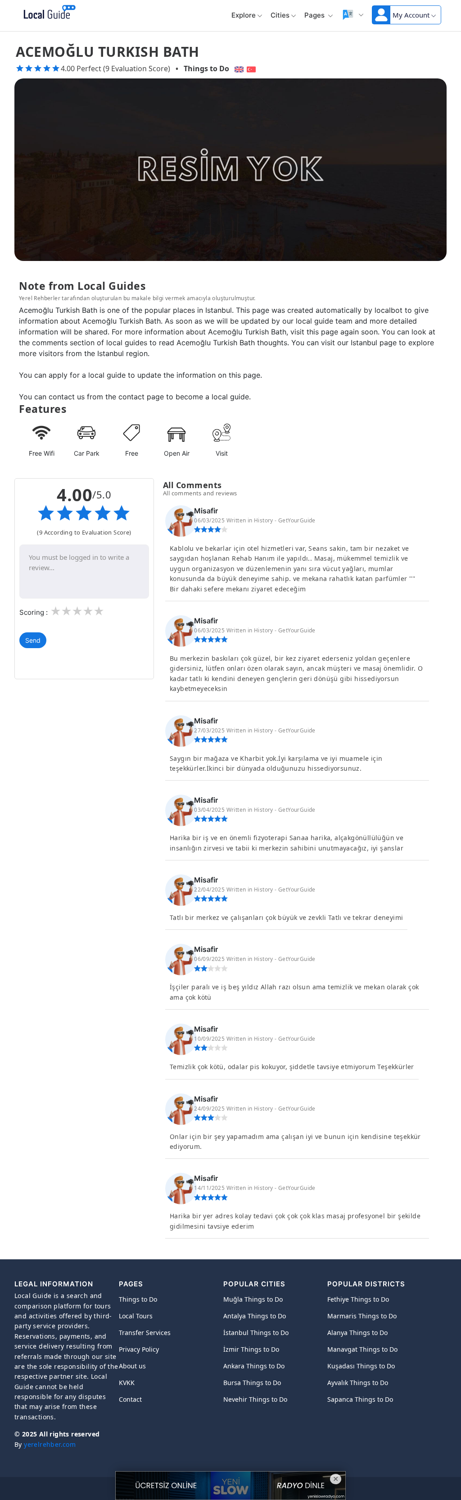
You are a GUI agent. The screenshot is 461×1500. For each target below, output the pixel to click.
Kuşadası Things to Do (361, 1366)
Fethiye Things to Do (358, 1299)
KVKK (127, 1382)
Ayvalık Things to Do (357, 1382)
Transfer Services (145, 1332)
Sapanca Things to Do (360, 1399)
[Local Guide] (48, 12)
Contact (130, 1399)
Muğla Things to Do (253, 1299)
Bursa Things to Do (252, 1382)
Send (33, 640)
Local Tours (136, 1316)
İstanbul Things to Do (256, 1332)
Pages (315, 15)
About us (132, 1366)
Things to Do (206, 68)
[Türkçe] (252, 68)
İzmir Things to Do (251, 1349)
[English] (238, 68)
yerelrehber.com (50, 1444)
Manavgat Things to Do (362, 1349)
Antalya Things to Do (254, 1316)
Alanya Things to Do (357, 1332)
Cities (280, 15)
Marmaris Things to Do (362, 1316)
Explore (243, 15)
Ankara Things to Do (254, 1366)
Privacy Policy (139, 1349)
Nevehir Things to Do (255, 1399)
